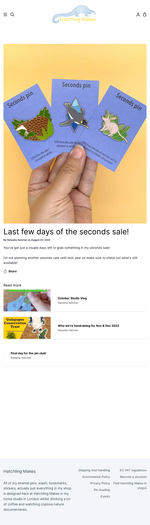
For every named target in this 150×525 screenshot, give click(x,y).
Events (105, 496)
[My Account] (136, 14)
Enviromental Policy (96, 477)
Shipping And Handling (94, 470)
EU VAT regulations (133, 470)
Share (12, 271)
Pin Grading (102, 490)
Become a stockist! (133, 477)
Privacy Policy (100, 483)
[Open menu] (4, 14)
